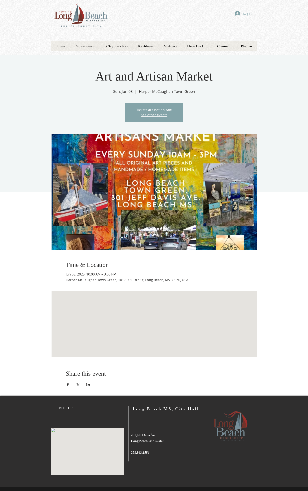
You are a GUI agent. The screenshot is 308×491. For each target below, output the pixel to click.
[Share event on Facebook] (68, 384)
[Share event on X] (78, 384)
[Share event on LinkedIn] (88, 384)
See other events (154, 115)
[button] (85, 46)
